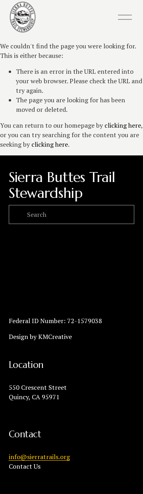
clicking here (122, 125)
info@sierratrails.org (39, 456)
